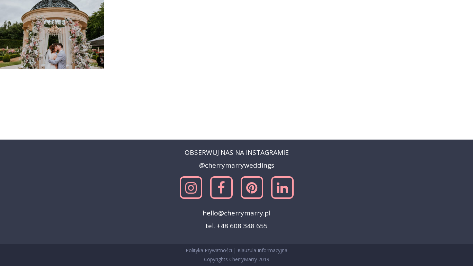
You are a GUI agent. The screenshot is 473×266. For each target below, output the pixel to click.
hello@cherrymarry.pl (236, 213)
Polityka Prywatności (209, 250)
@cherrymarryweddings (236, 165)
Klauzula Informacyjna (262, 250)
